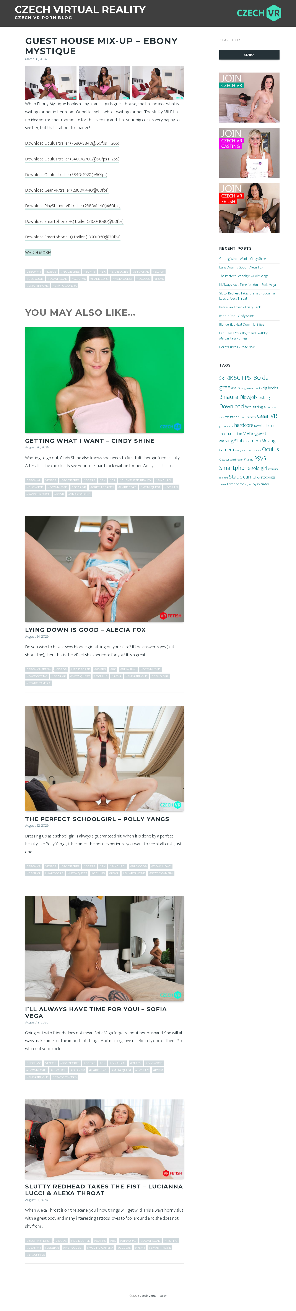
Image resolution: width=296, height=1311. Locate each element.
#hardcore (99, 278)
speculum (273, 469)
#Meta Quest (122, 278)
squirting (223, 478)
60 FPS (242, 378)
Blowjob (248, 397)
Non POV (258, 451)
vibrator (264, 484)
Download (231, 406)
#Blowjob (34, 278)
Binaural (229, 397)
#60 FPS (90, 271)
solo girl (259, 468)
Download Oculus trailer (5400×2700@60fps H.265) (72, 159)
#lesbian (52, 1247)
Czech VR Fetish (38, 669)
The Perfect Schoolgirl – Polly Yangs (97, 819)
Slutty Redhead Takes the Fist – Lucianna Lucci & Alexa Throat (104, 1190)
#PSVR (159, 278)
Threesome (235, 484)
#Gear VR (79, 278)
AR (239, 388)
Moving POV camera (243, 451)
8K (230, 378)
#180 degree (70, 271)
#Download (57, 278)
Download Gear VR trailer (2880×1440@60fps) (67, 190)
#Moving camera (100, 1247)
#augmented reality (135, 480)
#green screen (102, 487)
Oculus (270, 449)
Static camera (244, 477)
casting (263, 397)
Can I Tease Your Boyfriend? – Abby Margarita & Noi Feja (243, 335)
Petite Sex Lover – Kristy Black (240, 307)
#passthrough (38, 494)
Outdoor (224, 459)
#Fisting (171, 1240)
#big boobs (119, 271)
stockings (268, 477)
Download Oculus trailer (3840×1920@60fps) (66, 174)
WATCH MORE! (38, 252)
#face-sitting (36, 676)
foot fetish (231, 417)
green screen (226, 426)
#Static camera (65, 285)
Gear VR (267, 416)
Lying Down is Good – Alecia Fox (85, 629)
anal (234, 388)
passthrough (236, 459)
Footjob (241, 417)
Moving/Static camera (240, 441)
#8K (103, 271)
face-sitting (254, 407)
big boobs (270, 388)
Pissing (249, 459)
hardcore (244, 425)
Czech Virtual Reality (153, 1295)
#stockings (35, 1254)
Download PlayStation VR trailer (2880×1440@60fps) (72, 206)
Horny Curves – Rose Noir (237, 347)
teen (222, 484)
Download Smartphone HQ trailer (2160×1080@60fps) (74, 221)
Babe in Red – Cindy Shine (236, 316)
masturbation (230, 433)
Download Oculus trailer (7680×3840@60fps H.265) (72, 143)
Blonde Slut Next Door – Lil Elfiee (241, 325)
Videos (50, 271)
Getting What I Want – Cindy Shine (90, 440)
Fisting (267, 407)
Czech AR (33, 480)
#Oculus (143, 278)
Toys (254, 484)
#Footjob (59, 1070)
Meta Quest (255, 433)
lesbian (267, 425)
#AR (112, 480)
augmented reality (251, 388)
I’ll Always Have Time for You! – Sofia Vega (96, 1012)
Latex (257, 426)
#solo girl (160, 676)
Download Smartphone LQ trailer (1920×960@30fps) (72, 237)
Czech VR (33, 271)
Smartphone (235, 468)
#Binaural (140, 271)
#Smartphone (37, 285)
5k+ (223, 378)
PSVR (260, 459)
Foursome (251, 417)
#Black (158, 271)
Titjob (247, 485)
